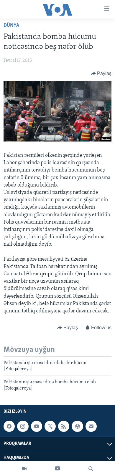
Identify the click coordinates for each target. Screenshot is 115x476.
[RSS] (63, 426)
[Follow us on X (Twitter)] (50, 426)
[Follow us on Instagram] (22, 426)
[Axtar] (91, 468)
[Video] (24, 468)
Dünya (11, 25)
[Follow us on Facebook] (9, 426)
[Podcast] (77, 426)
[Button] (101, 73)
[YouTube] (57, 468)
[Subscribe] (91, 426)
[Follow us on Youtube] (36, 426)
